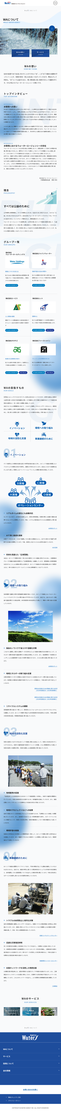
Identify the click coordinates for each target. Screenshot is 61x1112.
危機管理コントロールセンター (48, 961)
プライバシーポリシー (14, 1101)
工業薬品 (54, 986)
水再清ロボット (52, 528)
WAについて (8, 1049)
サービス (6, 1056)
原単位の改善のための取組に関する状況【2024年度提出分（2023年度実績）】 (46, 698)
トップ (26, 10)
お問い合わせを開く (30, 1089)
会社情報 (6, 1070)
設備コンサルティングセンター (48, 935)
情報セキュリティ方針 (14, 1097)
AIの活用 (54, 547)
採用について (8, 1063)
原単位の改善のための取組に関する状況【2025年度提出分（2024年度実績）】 (46, 689)
